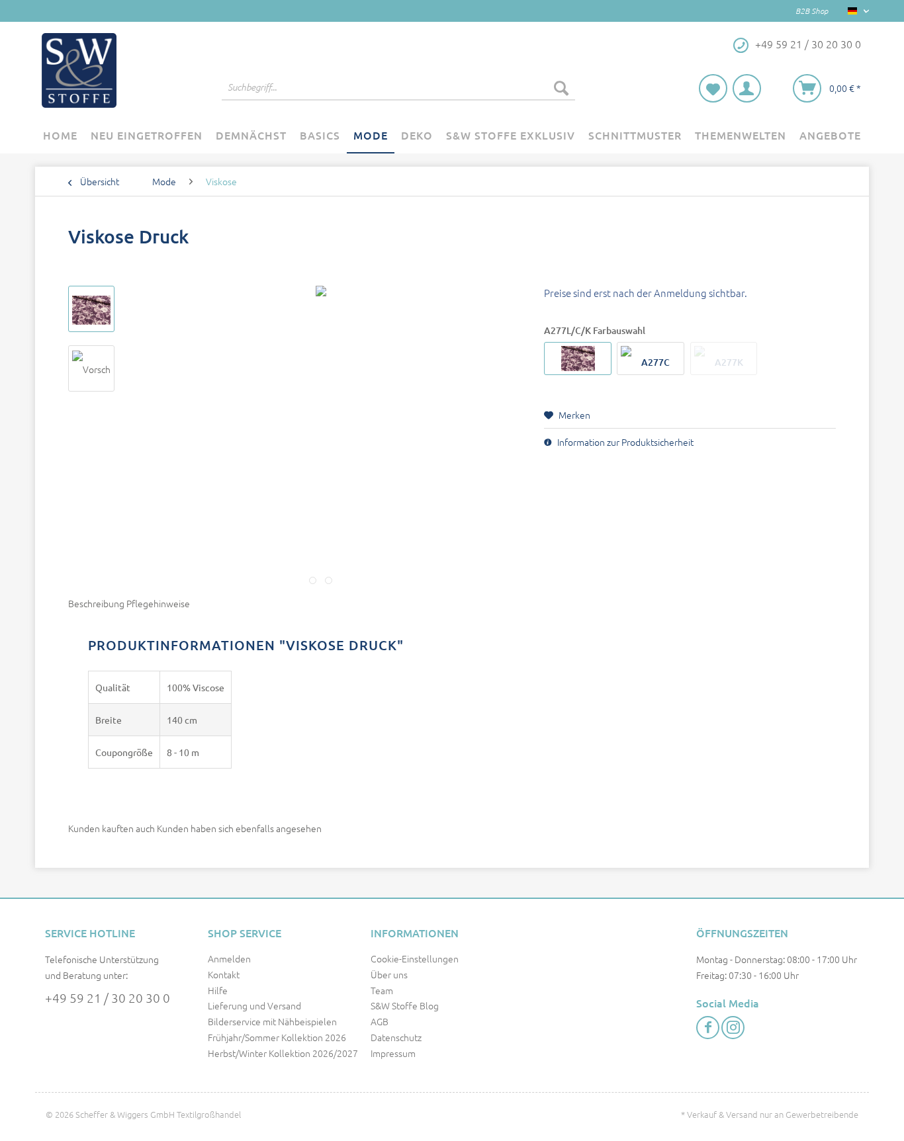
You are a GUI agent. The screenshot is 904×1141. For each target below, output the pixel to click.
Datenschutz (396, 1037)
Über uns (389, 974)
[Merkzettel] (713, 88)
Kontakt (224, 974)
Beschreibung (96, 603)
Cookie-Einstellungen (415, 958)
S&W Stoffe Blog (405, 1005)
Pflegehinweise (158, 603)
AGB (379, 1021)
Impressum (393, 1053)
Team (382, 990)
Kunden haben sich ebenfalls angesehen (239, 828)
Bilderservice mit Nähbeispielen (272, 1021)
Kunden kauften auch (111, 828)
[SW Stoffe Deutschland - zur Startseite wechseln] (79, 70)
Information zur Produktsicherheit (624, 441)
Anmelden (229, 958)
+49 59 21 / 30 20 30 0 (107, 997)
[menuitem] (398, 94)
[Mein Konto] (747, 88)
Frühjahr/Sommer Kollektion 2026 (277, 1037)
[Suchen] (561, 87)
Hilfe (218, 990)
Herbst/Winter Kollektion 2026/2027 (283, 1053)
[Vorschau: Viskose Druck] (91, 309)
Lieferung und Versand (254, 1005)
